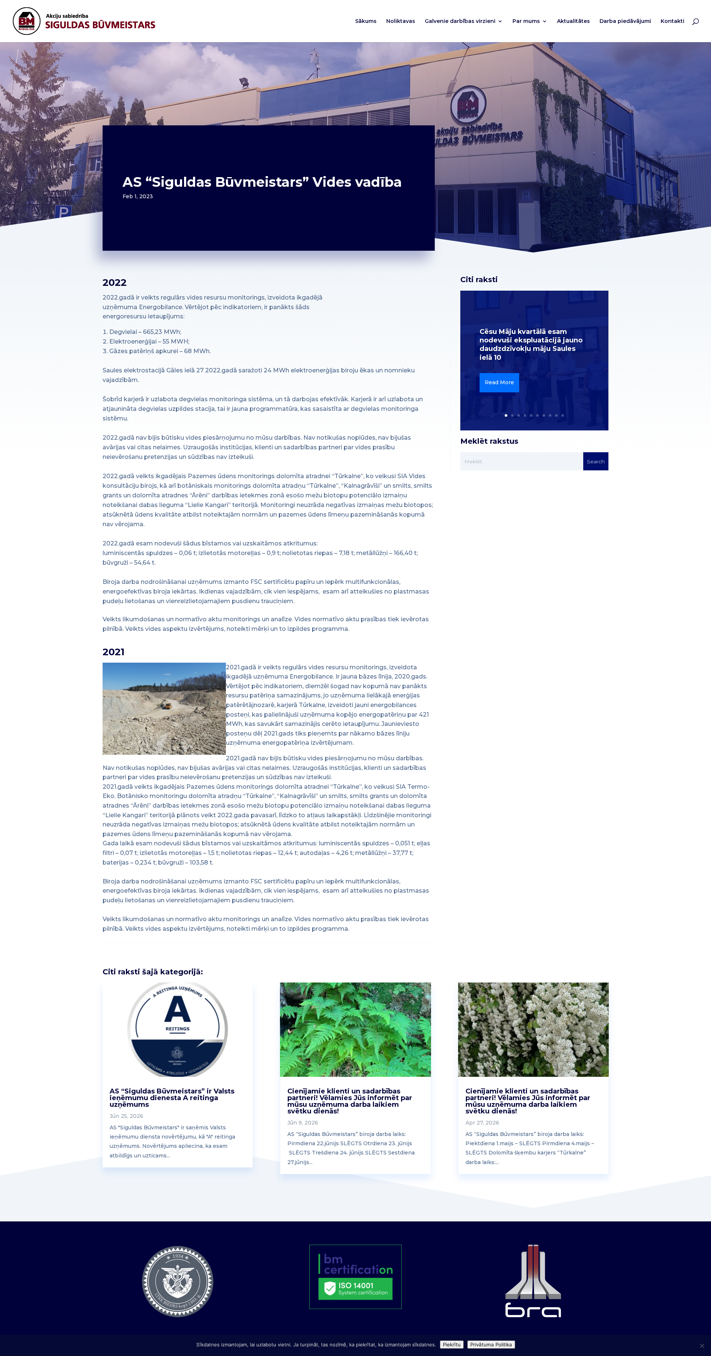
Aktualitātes (573, 21)
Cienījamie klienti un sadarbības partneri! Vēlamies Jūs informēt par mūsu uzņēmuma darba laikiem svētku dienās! (349, 1101)
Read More (499, 382)
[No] (701, 1345)
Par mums (526, 21)
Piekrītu (452, 1344)
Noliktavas (400, 21)
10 (562, 415)
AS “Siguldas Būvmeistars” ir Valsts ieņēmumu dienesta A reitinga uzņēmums (172, 1098)
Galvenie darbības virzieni (460, 21)
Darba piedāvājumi (625, 21)
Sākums (366, 21)
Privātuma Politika (491, 1344)
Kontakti (672, 21)
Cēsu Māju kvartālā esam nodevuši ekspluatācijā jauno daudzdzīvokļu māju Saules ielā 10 (531, 345)
